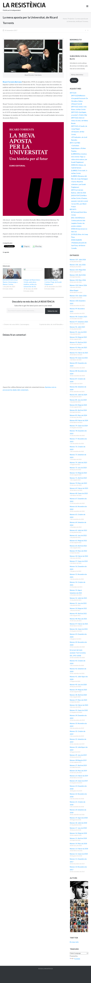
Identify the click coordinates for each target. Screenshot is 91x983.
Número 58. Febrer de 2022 (79, 556)
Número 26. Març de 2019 (78, 771)
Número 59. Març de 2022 (78, 551)
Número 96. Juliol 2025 (77, 327)
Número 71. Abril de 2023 (78, 478)
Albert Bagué (74, 290)
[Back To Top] (85, 977)
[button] (79, 890)
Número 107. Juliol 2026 (78, 259)
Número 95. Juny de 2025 (78, 332)
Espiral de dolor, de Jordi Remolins (51, 324)
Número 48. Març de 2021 (78, 619)
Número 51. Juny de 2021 (78, 603)
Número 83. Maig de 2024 (78, 405)
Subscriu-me (52, 311)
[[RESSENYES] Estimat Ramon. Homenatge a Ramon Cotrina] (12, 273)
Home (65, 19)
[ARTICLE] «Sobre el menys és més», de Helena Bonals (79, 120)
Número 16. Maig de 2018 (78, 833)
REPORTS (73, 209)
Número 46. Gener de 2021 (79, 629)
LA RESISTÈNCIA (48, 968)
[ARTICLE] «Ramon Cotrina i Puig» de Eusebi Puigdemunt (53, 282)
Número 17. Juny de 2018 (78, 828)
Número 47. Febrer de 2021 (79, 624)
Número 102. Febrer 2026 (78, 285)
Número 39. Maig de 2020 (78, 690)
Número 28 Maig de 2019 (78, 760)
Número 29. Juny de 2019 (78, 755)
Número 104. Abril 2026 (78, 275)
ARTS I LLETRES (75, 143)
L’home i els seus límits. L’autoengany (16, 324)
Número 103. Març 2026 (78, 280)
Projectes (71, 19)
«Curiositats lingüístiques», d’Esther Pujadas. (78, 148)
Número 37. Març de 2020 (78, 700)
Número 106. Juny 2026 (78, 265)
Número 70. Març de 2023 (78, 483)
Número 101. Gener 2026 (78, 296)
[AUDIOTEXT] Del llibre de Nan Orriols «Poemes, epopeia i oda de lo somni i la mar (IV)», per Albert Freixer (79, 201)
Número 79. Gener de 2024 (79, 426)
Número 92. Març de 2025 (78, 347)
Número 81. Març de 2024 (78, 415)
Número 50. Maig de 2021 (78, 608)
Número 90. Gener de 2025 (79, 358)
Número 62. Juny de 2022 (78, 535)
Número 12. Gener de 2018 (79, 854)
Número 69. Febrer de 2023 (79, 488)
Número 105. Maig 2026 (78, 270)
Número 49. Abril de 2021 (78, 613)
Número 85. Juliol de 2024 (78, 395)
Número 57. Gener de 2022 (79, 561)
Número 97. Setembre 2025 (79, 322)
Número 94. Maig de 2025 (78, 337)
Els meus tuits (74, 942)
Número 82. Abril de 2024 (78, 410)
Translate (77, 959)
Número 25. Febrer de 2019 (79, 776)
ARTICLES (73, 93)
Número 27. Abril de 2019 (78, 765)
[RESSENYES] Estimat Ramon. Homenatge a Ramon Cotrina (10, 282)
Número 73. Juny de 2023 (78, 468)
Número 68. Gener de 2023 (79, 493)
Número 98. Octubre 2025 (78, 317)
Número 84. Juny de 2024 (78, 400)
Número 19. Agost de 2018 (79, 818)
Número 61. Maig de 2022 (78, 540)
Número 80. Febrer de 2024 (79, 420)
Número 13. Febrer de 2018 (79, 849)
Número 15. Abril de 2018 (78, 838)
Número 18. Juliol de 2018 (78, 823)
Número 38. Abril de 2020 (78, 695)
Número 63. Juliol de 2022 (78, 530)
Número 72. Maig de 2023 (78, 473)
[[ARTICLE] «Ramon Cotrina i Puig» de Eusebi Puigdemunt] (54, 273)
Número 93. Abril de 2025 (78, 342)
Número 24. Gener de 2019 (79, 781)
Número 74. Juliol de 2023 (78, 462)
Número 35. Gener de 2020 (79, 710)
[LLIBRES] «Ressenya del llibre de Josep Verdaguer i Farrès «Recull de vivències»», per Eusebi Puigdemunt (79, 181)
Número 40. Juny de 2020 (78, 684)
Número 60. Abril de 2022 (78, 546)
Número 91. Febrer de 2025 (79, 353)
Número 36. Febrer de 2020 (79, 705)
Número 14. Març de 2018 (78, 843)
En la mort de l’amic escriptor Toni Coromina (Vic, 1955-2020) (78, 652)
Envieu (74, 80)
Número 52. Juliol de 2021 (78, 598)
